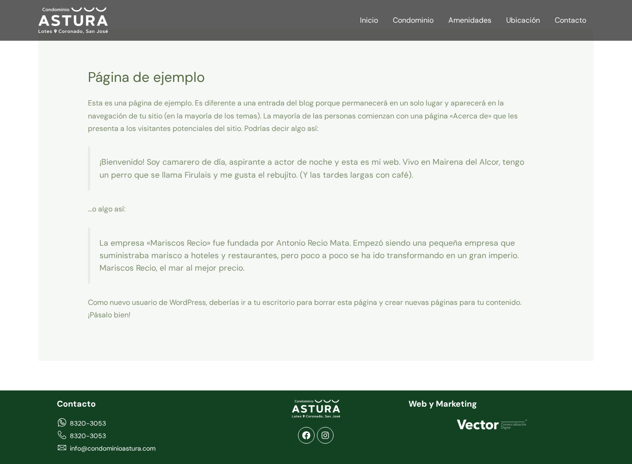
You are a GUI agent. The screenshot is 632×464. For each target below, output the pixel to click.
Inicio (369, 20)
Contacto (570, 20)
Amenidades (469, 20)
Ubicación (523, 20)
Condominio (413, 20)
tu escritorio (274, 302)
